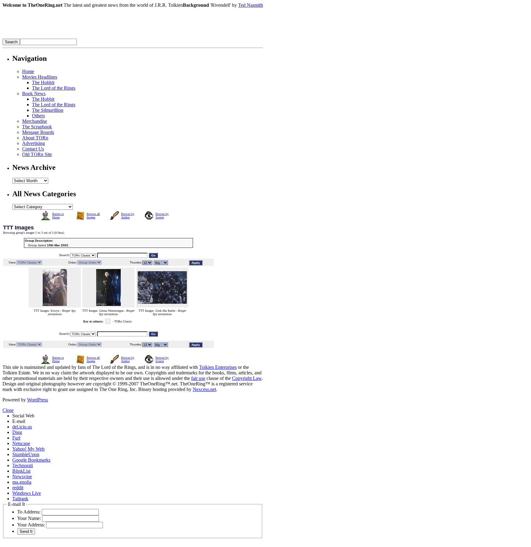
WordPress (37, 399)
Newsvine (22, 476)
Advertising (33, 143)
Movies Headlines (39, 77)
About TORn (35, 137)
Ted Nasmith (250, 5)
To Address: (29, 511)
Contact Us (33, 148)
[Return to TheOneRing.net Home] (94, 37)
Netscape (21, 443)
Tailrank (20, 498)
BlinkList (21, 471)
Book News (33, 93)
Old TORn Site (37, 154)
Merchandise (34, 121)
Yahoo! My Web (28, 448)
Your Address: (31, 524)
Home (28, 71)
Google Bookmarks (31, 460)
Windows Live (26, 493)
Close (8, 410)
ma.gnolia (21, 482)
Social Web (23, 415)
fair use (198, 378)
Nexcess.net (204, 389)
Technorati (22, 465)
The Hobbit (43, 82)
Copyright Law (247, 378)
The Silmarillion (47, 110)
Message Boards (38, 132)
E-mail (18, 421)
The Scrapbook (37, 126)
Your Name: (29, 518)
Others (38, 115)
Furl (16, 437)
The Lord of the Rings (53, 88)
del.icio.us (22, 426)
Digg (17, 432)
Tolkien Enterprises (218, 367)
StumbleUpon (25, 454)
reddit (17, 487)
